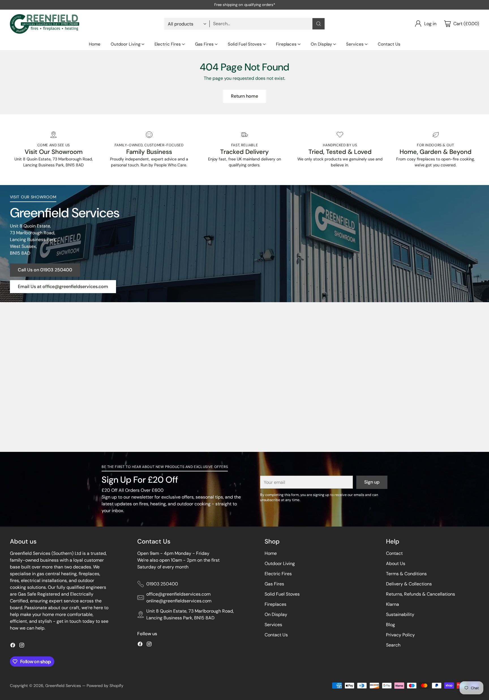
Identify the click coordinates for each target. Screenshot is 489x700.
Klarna (392, 604)
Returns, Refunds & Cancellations (420, 594)
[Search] (318, 24)
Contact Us (276, 635)
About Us (395, 563)
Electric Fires (278, 574)
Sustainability (400, 614)
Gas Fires (274, 584)
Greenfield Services (63, 685)
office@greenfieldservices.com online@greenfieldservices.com (178, 597)
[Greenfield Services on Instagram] (21, 646)
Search (393, 645)
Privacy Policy (400, 635)
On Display (276, 614)
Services (273, 625)
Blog (390, 625)
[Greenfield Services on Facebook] (12, 646)
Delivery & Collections (409, 584)
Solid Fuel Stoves (282, 594)
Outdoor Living (280, 563)
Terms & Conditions (406, 574)
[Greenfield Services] (44, 24)
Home (271, 553)
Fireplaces (275, 604)
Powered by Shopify (105, 685)
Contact (394, 553)
